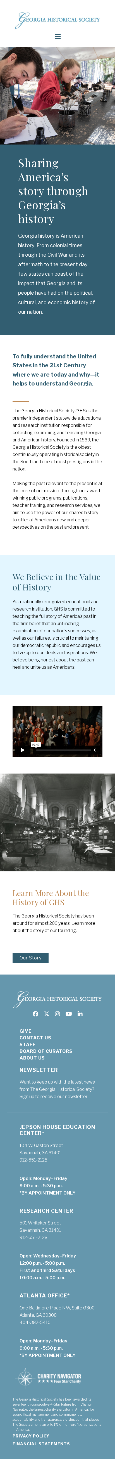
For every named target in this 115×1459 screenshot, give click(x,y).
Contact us (35, 1038)
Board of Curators (46, 1051)
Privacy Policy (31, 1436)
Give (26, 1031)
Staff (28, 1044)
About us (32, 1058)
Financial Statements (41, 1443)
